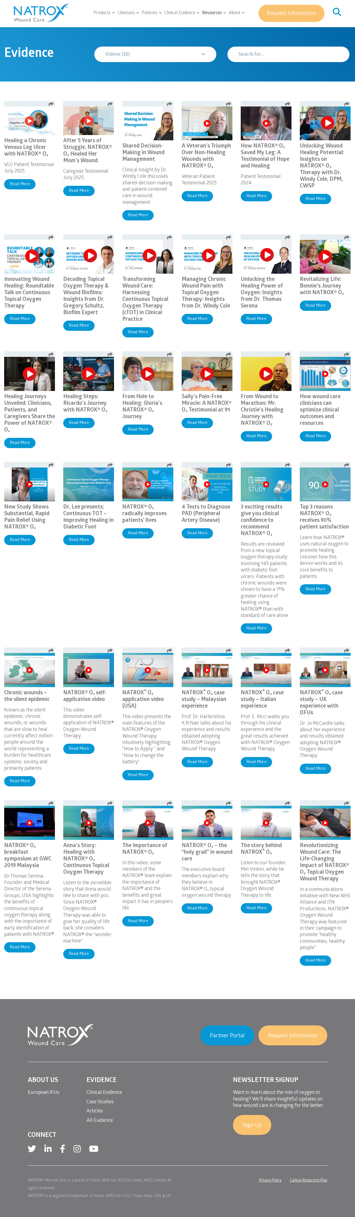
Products (102, 13)
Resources (212, 13)
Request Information (291, 14)
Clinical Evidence (179, 13)
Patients (150, 13)
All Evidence (100, 1121)
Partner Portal (227, 1036)
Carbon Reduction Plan (308, 1180)
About (234, 13)
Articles (95, 1111)
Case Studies (100, 1102)
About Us (43, 1081)
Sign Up (252, 1125)
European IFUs (43, 1093)
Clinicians (126, 13)
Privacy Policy (270, 1180)
